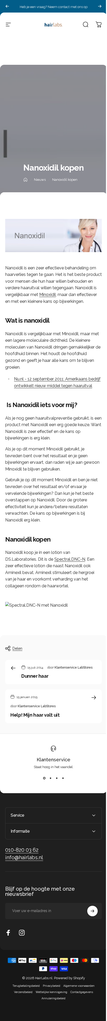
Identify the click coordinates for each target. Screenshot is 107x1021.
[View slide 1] (44, 778)
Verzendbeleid (21, 1004)
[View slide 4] (63, 778)
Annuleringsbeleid (52, 1010)
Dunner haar (34, 676)
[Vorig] (7, 6)
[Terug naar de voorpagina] (25, 180)
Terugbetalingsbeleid (24, 997)
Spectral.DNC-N (69, 559)
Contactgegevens (80, 1004)
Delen (17, 648)
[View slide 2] (50, 778)
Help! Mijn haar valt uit (34, 715)
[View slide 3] (57, 778)
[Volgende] (99, 6)
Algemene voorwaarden (77, 997)
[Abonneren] (88, 923)
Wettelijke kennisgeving (49, 1004)
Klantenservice (53, 759)
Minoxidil (47, 294)
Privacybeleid (49, 997)
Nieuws (40, 180)
